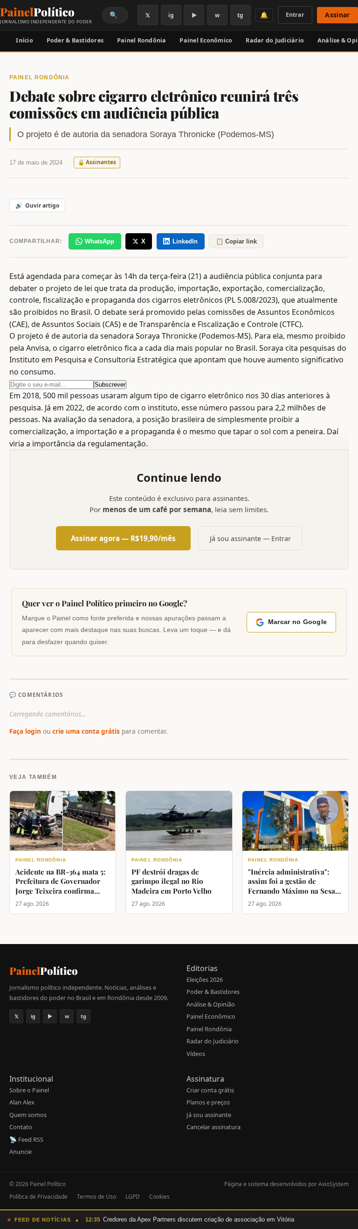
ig (171, 15)
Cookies (159, 1197)
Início (24, 40)
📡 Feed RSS (26, 1139)
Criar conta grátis (210, 1090)
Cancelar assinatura (213, 1127)
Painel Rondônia (141, 40)
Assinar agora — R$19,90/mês (123, 538)
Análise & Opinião (210, 1004)
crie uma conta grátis (86, 731)
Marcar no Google (297, 621)
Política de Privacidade (38, 1197)
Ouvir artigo (37, 205)
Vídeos (195, 1053)
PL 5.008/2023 (251, 300)
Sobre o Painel (29, 1090)
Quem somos (28, 1115)
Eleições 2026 (204, 979)
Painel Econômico (205, 40)
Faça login (25, 731)
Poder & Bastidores (75, 40)
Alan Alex (21, 1102)
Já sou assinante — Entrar (250, 538)
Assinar (337, 14)
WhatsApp (99, 241)
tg (240, 15)
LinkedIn (185, 241)
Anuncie (20, 1151)
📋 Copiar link (236, 241)
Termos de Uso (96, 1197)
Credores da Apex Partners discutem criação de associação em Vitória (198, 1219)
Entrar (295, 15)
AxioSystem (333, 1184)
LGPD (132, 1197)
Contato (20, 1127)
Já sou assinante (208, 1115)
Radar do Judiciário (275, 40)
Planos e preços (208, 1102)
